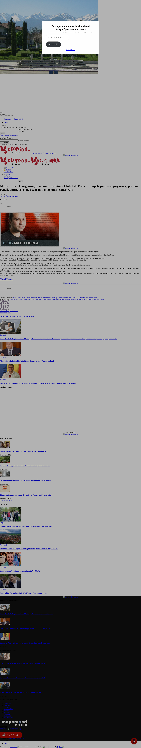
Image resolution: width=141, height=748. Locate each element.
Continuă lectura (70, 50)
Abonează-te (52, 45)
